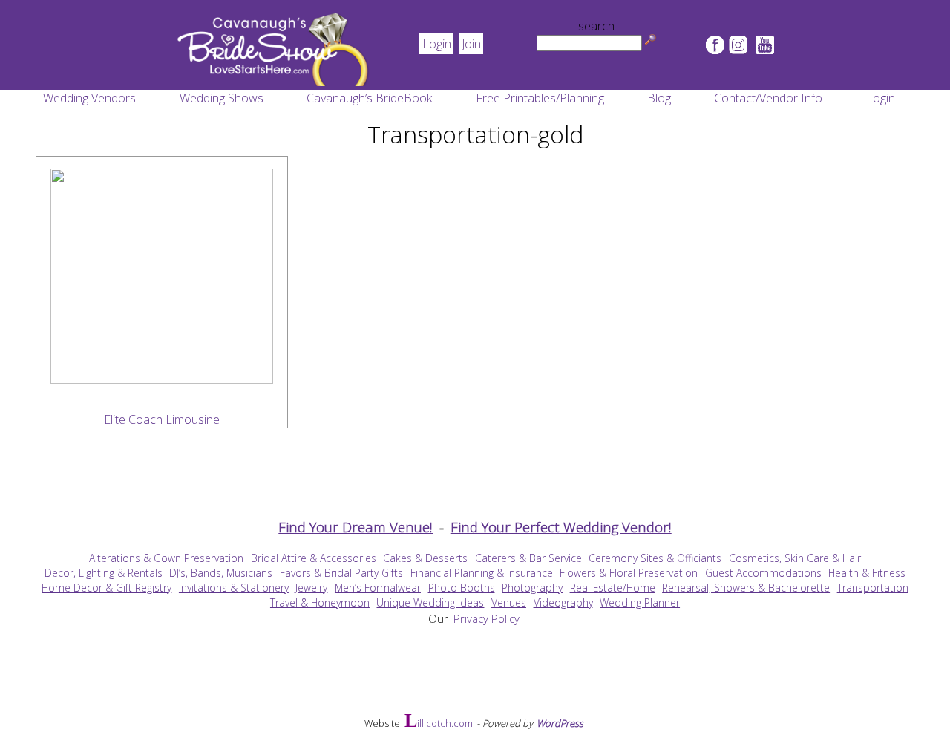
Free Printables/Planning (540, 98)
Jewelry (311, 588)
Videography (563, 602)
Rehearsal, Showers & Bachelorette (746, 588)
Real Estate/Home (612, 588)
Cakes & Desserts (425, 558)
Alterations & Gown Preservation (166, 558)
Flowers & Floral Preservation (629, 573)
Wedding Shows (221, 98)
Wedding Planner (640, 602)
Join (471, 44)
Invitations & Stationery (234, 588)
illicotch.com (438, 722)
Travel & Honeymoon (320, 602)
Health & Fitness (866, 573)
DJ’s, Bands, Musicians (220, 573)
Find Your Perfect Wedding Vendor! (561, 526)
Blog (659, 98)
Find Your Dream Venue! (355, 526)
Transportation (872, 588)
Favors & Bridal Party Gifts (341, 573)
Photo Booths (461, 588)
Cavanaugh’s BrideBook (369, 98)
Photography (532, 588)
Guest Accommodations (763, 573)
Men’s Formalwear (378, 588)
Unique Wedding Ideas (430, 602)
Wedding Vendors (89, 98)
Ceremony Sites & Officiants (655, 558)
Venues (508, 602)
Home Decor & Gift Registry (106, 588)
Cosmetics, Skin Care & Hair (795, 558)
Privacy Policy (486, 618)
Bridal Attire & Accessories (313, 558)
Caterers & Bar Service (528, 558)
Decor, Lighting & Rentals (104, 573)
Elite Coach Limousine (162, 419)
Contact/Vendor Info (768, 98)
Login (436, 44)
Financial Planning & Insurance (481, 573)
